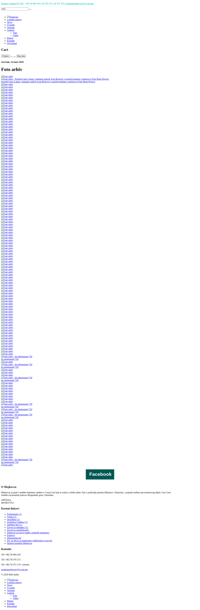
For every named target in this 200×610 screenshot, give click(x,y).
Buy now (21, 56)
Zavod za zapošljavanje (18, 530)
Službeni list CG (14, 525)
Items (5, 56)
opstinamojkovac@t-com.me (80, 3)
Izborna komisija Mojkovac (19, 543)
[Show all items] (12, 56)
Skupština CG (13, 519)
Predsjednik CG (14, 514)
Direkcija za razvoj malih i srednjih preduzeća (28, 532)
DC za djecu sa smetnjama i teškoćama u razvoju (29, 540)
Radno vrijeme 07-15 (11, 3)
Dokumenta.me (14, 538)
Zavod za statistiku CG (17, 527)
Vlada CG (12, 517)
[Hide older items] (14, 56)
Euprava (11, 535)
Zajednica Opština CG (17, 522)
